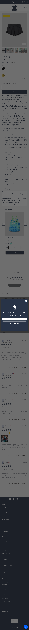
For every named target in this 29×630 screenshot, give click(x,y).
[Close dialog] (26, 301)
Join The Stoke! (14, 323)
